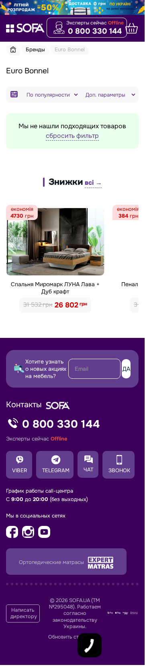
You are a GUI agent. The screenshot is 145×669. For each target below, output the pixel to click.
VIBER (19, 470)
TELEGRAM (55, 470)
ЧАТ (88, 469)
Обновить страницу (72, 637)
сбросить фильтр (72, 135)
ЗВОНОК (119, 470)
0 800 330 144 (95, 31)
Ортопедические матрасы (52, 562)
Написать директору (23, 613)
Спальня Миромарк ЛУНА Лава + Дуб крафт (55, 288)
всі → (93, 182)
